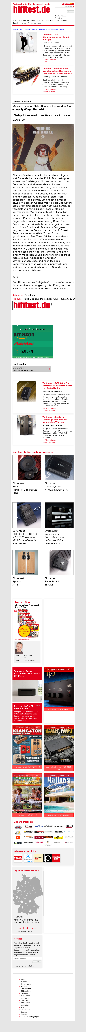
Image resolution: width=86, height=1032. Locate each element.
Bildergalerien (26, 991)
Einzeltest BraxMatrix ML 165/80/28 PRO (24, 488)
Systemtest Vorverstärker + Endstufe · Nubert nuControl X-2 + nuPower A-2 (55, 537)
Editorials (24, 1000)
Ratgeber (16, 23)
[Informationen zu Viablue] (48, 843)
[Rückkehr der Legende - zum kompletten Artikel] (27, 430)
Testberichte (24, 20)
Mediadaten (26, 1005)
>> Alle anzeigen (48, 62)
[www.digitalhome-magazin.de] (18, 864)
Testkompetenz (27, 984)
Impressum (25, 1002)
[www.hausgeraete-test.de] (28, 864)
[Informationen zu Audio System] (28, 827)
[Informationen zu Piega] (69, 838)
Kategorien (54, 20)
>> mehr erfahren (22, 639)
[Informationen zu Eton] (28, 833)
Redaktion (25, 986)
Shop (24, 23)
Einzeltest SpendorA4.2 (18, 581)
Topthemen (25, 998)
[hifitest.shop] (56, 864)
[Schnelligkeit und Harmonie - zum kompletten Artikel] (27, 80)
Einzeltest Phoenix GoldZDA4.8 (52, 581)
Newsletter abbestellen (25, 966)
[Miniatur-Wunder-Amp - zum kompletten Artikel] (27, 397)
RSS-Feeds (25, 995)
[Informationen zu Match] (28, 838)
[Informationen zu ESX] (18, 833)
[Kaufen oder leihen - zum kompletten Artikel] (27, 48)
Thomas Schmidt (27, 655)
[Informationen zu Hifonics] (69, 833)
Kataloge (24, 993)
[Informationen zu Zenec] (69, 843)
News (14, 20)
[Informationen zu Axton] (39, 827)
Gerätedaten (26, 988)
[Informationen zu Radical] (18, 843)
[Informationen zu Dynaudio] (58, 827)
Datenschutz (26, 1009)
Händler (64, 20)
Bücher (24, 982)
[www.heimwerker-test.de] (38, 864)
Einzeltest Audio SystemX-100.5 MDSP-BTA (56, 486)
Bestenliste (35, 20)
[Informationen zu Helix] (58, 833)
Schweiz (19, 916)
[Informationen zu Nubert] (58, 838)
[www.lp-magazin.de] (47, 864)
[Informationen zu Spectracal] (28, 843)
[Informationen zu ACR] (18, 827)
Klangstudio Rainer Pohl (27, 931)
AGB (22, 1007)
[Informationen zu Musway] (48, 838)
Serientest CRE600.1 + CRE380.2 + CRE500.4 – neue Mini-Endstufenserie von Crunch (25, 537)
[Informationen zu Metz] (39, 838)
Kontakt (24, 1014)
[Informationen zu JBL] (18, 838)
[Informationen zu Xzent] (58, 843)
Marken (45, 20)
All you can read (34, 23)
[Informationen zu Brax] (48, 827)
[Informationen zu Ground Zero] (48, 833)
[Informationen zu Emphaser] (69, 827)
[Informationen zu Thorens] (39, 843)
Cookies (24, 1012)
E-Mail (24, 658)
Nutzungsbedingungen (30, 1016)
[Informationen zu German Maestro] (39, 833)
